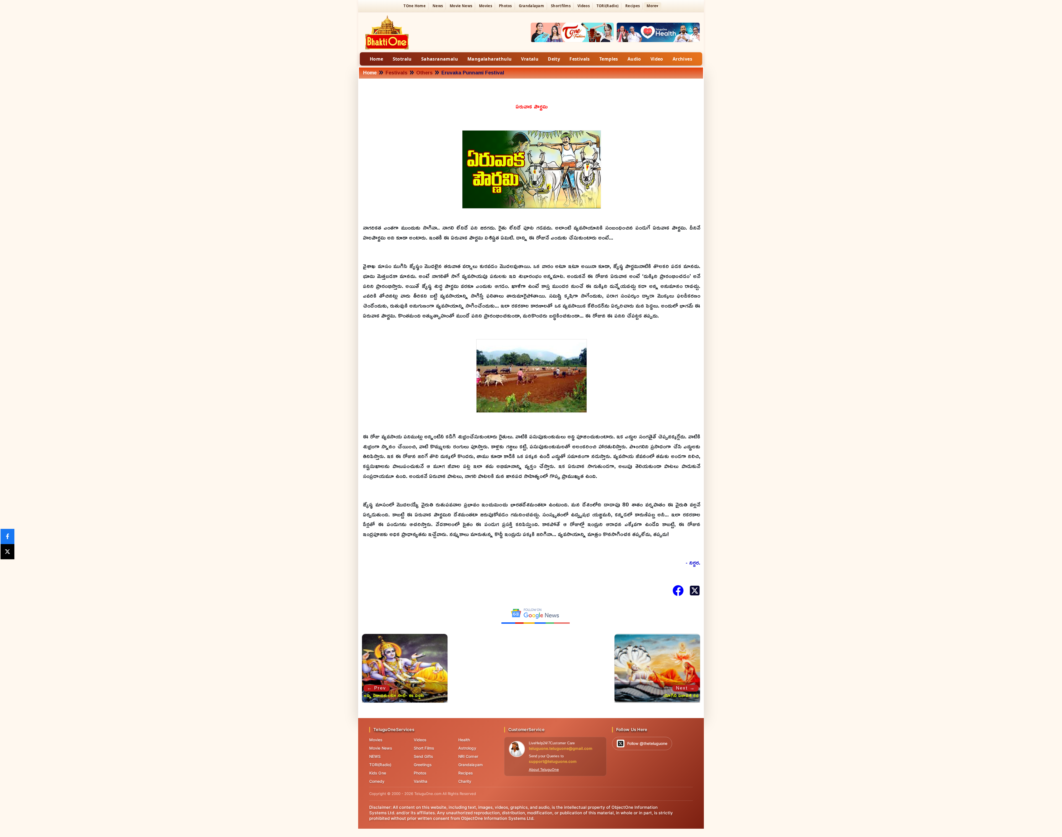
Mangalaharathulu (489, 59)
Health (464, 739)
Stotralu (402, 59)
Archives (682, 59)
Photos (505, 5)
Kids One (377, 773)
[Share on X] (7, 551)
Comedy (377, 781)
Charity (465, 781)
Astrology (467, 748)
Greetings (423, 764)
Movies (485, 5)
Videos (583, 5)
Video (656, 59)
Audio (634, 59)
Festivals (579, 59)
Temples (608, 59)
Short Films (424, 748)
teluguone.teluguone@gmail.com (560, 748)
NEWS (375, 756)
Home (376, 59)
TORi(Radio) (607, 5)
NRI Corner (468, 756)
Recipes (632, 5)
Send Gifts (423, 756)
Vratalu (529, 59)
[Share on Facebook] (7, 536)
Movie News (461, 5)
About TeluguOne (544, 769)
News (438, 5)
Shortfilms (561, 5)
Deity (554, 59)
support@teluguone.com (553, 761)
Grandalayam (531, 5)
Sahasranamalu (439, 59)
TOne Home (415, 5)
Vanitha (421, 781)
